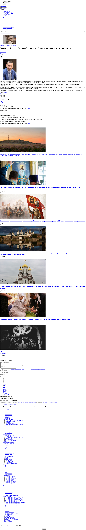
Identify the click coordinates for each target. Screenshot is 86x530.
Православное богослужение (8, 27)
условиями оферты (12, 111)
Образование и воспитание (8, 443)
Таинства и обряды (6, 508)
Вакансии (5, 392)
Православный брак (9, 462)
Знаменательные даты (9, 453)
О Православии (8, 450)
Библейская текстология (10, 412)
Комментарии (13, 45)
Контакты (5, 390)
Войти (8, 33)
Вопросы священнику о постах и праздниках (14, 424)
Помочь (4, 6)
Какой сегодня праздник (8, 24)
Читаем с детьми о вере (7, 28)
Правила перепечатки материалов (9, 405)
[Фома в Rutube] (4, 384)
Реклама (4, 389)
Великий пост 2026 (9, 492)
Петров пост (7, 494)
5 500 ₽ (1, 103)
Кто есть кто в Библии (9, 411)
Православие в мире (7, 475)
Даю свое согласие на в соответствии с (23, 112)
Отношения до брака (9, 461)
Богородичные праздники (10, 423)
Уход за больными (8, 459)
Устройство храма (8, 433)
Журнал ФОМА (3, 45)
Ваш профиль (5, 2)
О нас (4, 387)
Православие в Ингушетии (10, 481)
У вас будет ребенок (9, 439)
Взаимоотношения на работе (11, 463)
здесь (29, 108)
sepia (5, 52)
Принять (44, 528)
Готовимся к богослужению (8, 517)
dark (3, 52)
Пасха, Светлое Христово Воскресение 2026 (14, 420)
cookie (13, 406)
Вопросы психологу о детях (10, 440)
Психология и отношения (8, 13)
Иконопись (7, 467)
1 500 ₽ (1, 102)
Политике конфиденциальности (35, 528)
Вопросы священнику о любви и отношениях (14, 505)
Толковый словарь (8, 473)
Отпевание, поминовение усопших (12, 513)
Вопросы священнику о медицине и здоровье (14, 506)
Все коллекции (6, 29)
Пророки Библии (8, 414)
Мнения (4, 485)
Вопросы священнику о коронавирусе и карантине (15, 502)
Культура (4, 464)
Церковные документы (7, 521)
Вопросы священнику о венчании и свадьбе (14, 498)
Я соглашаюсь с (9, 111)
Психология (5, 457)
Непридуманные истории (8, 12)
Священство (7, 516)
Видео (4, 487)
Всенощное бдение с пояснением (11, 519)
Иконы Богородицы (9, 426)
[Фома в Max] (4, 385)
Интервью (5, 484)
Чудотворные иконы (9, 429)
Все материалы (6, 18)
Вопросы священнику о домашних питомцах (14, 500)
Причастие (7, 511)
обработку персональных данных (17, 112)
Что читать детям (8, 438)
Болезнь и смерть (8, 458)
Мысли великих (8, 474)
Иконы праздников (9, 427)
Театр (6, 472)
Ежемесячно (11, 106)
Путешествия (5, 444)
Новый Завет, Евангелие (10, 409)
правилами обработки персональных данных (27, 402)
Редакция (5, 92)
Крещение (7, 510)
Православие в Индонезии (10, 482)
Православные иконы (7, 425)
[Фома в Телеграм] (5, 380)
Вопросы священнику (7, 16)
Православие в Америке (10, 476)
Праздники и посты (7, 489)
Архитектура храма (9, 432)
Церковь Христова (6, 520)
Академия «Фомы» (6, 14)
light (1, 52)
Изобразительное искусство (10, 469)
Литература (7, 466)
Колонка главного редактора (8, 442)
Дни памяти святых (9, 422)
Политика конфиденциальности (9, 404)
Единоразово (4, 106)
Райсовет (4, 25)
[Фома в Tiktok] (4, 381)
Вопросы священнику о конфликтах (12, 503)
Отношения (5, 441)
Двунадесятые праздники (10, 421)
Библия (4, 408)
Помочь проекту (4, 110)
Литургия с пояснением (10, 518)
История (4, 451)
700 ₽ (1, 101)
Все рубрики (5, 19)
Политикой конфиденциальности (38, 112)
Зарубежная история (9, 456)
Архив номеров (6, 394)
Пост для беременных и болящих (11, 495)
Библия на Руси (8, 417)
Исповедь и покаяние (9, 512)
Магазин (4, 388)
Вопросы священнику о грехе (11, 501)
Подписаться (14, 400)
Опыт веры (7, 448)
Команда (4, 391)
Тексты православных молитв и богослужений (12, 523)
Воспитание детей (6, 434)
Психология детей (8, 436)
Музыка (6, 468)
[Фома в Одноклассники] (6, 379)
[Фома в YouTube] (5, 382)
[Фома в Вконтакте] (5, 378)
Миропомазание (8, 514)
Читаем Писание (8, 415)
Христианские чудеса (9, 449)
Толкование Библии (9, 416)
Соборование (7, 515)
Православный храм (7, 430)
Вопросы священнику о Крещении (12, 504)
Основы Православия (7, 11)
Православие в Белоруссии (10, 478)
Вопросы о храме (8, 507)
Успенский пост (8, 493)
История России (8, 455)
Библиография (8, 418)
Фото (4, 486)
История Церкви (8, 454)
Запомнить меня (5, 372)
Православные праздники (8, 419)
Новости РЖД (5, 445)
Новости (4, 15)
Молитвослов (5, 17)
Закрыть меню (3, 7)
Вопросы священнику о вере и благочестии (14, 497)
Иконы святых (8, 428)
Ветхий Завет (8, 410)
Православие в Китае (9, 483)
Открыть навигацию (6, 1)
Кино (6, 471)
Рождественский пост (9, 490)
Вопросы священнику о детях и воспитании (14, 437)
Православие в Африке (9, 477)
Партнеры (5, 393)
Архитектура (7, 465)
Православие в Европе (9, 480)
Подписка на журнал (7, 20)
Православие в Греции (9, 479)
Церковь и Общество (7, 522)
